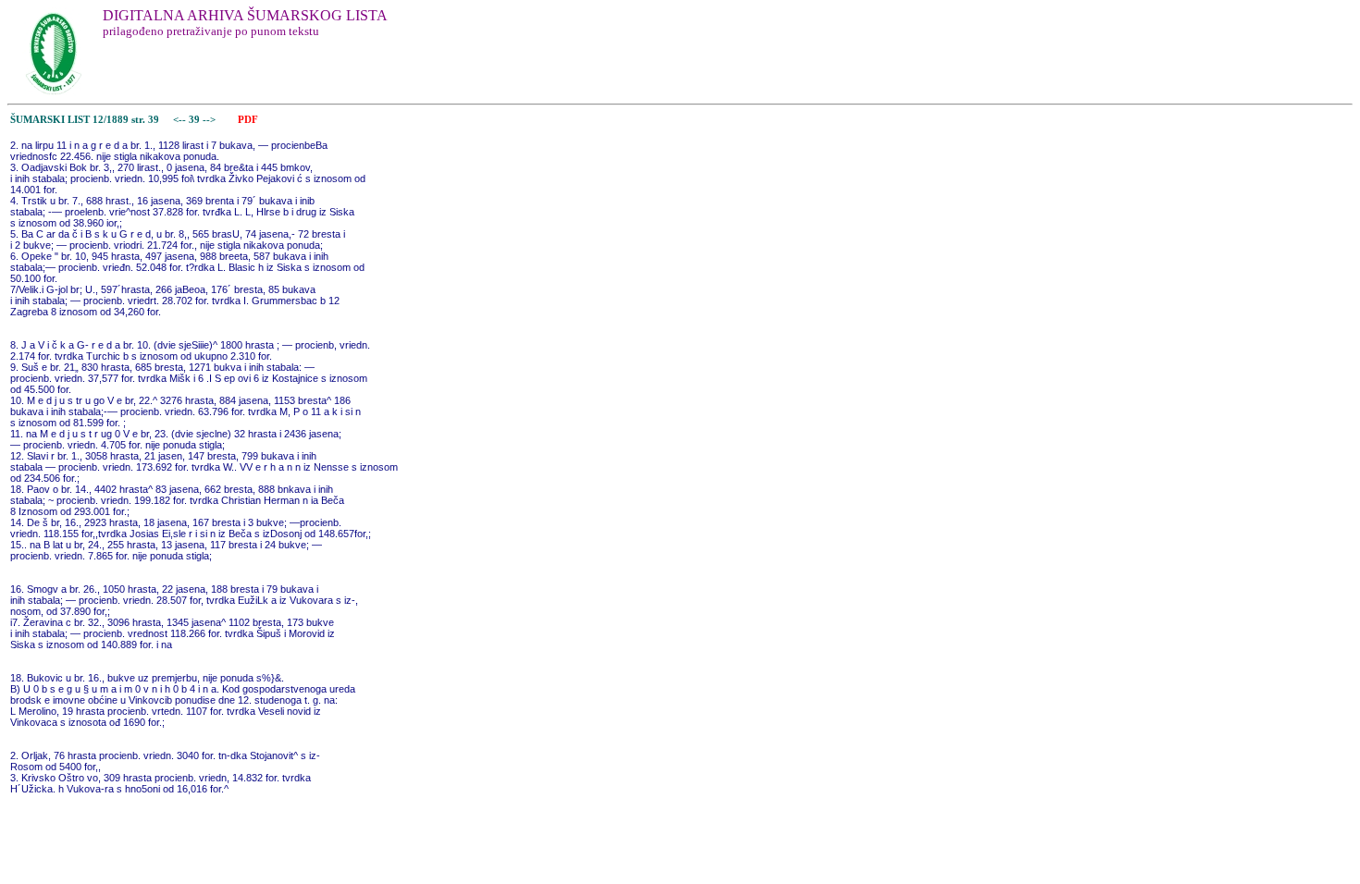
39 (196, 120)
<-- (179, 120)
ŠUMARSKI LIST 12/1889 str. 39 (84, 120)
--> (210, 120)
